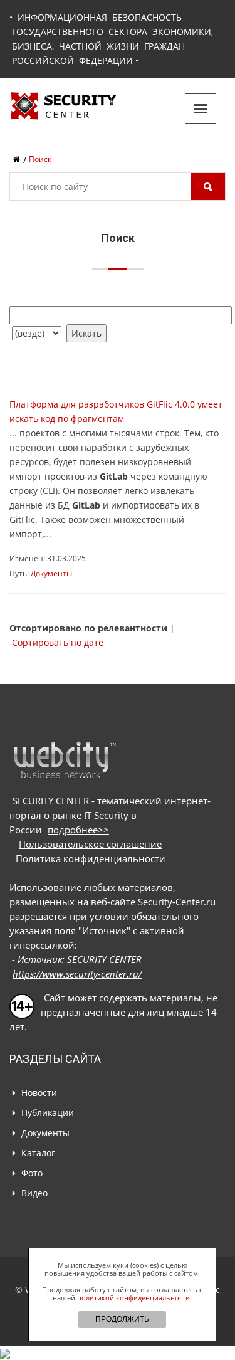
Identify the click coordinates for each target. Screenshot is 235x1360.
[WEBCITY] (64, 760)
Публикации (47, 1113)
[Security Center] (63, 105)
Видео (34, 1193)
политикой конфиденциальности (133, 1297)
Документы (51, 573)
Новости (39, 1093)
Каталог (38, 1153)
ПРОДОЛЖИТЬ (122, 1319)
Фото (32, 1173)
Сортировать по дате (57, 642)
